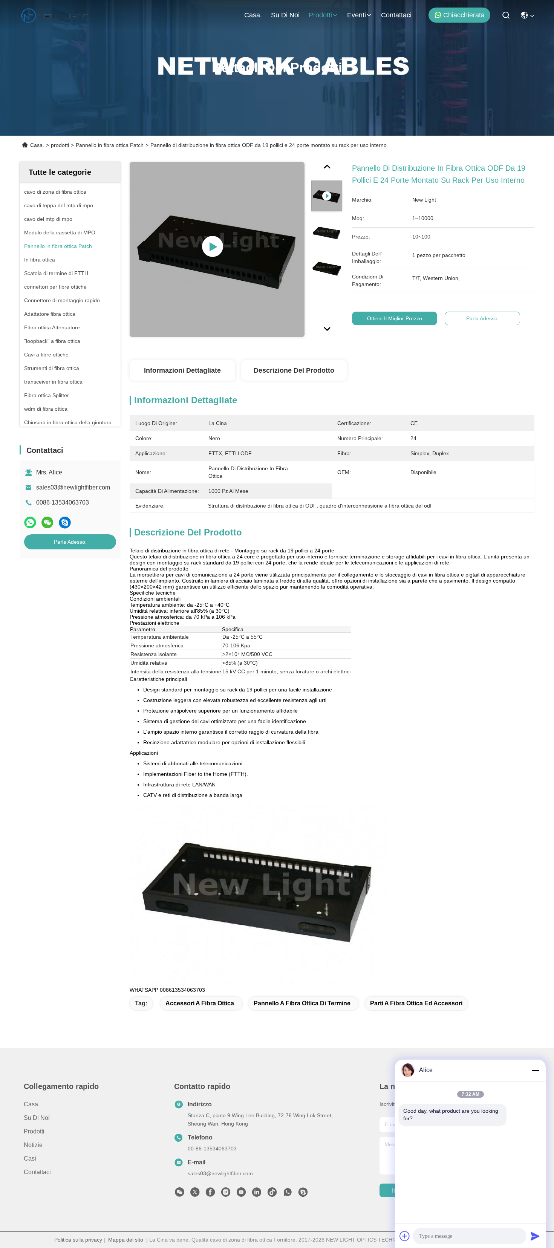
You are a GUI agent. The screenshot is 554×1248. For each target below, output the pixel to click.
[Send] (535, 1236)
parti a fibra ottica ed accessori (416, 1003)
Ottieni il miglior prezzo (394, 318)
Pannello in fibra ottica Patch (110, 145)
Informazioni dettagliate (182, 370)
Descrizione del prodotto (294, 370)
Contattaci (396, 15)
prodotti (320, 15)
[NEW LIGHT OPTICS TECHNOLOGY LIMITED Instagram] (225, 1194)
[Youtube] (241, 1194)
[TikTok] (272, 1194)
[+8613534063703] (303, 1194)
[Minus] (535, 1070)
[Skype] (65, 522)
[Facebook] (210, 1194)
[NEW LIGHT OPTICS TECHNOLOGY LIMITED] (55, 15)
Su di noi (285, 15)
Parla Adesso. (70, 542)
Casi (30, 1158)
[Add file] (404, 1236)
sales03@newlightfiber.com (73, 487)
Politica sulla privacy (78, 1240)
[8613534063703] (287, 1194)
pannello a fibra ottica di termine (302, 1003)
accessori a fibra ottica (199, 1003)
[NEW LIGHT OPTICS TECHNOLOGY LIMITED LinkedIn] (256, 1194)
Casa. (253, 15)
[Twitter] (195, 1194)
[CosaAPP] (30, 522)
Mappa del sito (125, 1240)
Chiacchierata (464, 15)
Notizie (33, 1145)
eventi (356, 15)
